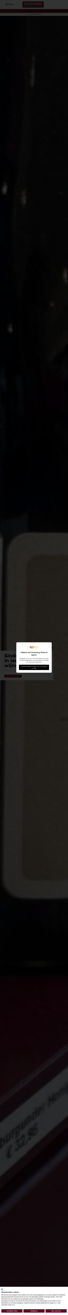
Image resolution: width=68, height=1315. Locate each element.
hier (13, 1305)
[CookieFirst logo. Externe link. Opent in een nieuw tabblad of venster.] (2, 1289)
